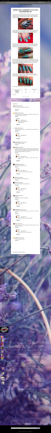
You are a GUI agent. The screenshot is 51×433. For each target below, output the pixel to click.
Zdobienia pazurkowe (30, 422)
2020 (2, 268)
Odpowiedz (16, 110)
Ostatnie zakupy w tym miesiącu (6, 298)
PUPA (29, 415)
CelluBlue (27, 395)
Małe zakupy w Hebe (5, 302)
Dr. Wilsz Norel (15, 398)
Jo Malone (25, 402)
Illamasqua (32, 401)
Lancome (37, 405)
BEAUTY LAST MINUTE (48, 392)
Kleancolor (25, 403)
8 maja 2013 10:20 (23, 202)
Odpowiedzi (18, 118)
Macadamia (45, 406)
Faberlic (17, 399)
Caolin (18, 395)
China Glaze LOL (4, 295)
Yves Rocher (12, 422)
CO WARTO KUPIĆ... (7, 396)
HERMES (49, 400)
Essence (47, 398)
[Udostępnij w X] (14, 94)
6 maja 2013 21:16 (20, 195)
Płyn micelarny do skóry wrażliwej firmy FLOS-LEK (9, 311)
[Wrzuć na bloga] (13, 94)
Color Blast (18, 396)
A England (15, 390)
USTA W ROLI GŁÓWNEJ (35, 420)
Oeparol (35, 410)
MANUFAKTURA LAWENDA (35, 407)
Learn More (40, 2)
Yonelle (5, 422)
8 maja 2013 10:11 (23, 120)
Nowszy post (13, 100)
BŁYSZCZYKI (17, 394)
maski (10, 408)
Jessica (23, 402)
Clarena (47, 395)
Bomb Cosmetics (21, 394)
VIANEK (50, 420)
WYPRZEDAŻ (49, 421)
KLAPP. (22, 403)
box (33, 394)
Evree (11, 399)
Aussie (44, 391)
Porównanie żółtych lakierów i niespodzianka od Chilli (10, 289)
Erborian (42, 398)
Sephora (14, 417)
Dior (50, 397)
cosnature (46, 396)
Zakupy (20, 422)
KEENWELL (5, 403)
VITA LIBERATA (14, 421)
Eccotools (24, 398)
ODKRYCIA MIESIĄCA (23, 410)
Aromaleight (19, 391)
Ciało (40, 395)
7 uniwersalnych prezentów (10, 390)
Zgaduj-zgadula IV (6, 357)
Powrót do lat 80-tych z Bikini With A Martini (8, 288)
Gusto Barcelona (33, 400)
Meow (27, 408)
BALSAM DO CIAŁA (13, 392)
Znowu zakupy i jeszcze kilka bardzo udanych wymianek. (10, 305)
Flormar (36, 399)
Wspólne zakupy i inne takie (8, 350)
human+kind (21, 401)
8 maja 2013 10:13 (23, 135)
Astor (38, 391)
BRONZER (40, 394)
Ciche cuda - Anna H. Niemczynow (9, 372)
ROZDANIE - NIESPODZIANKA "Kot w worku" (11, 336)
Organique (8, 411)
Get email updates (25, 426)
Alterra (41, 390)
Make (5, 407)
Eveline (5, 399)
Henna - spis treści (4, 364)
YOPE (7, 422)
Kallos (48, 402)
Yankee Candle (2, 422)
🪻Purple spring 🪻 (7, 367)
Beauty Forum (43, 392)
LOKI (19, 406)
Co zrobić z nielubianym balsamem (9, 339)
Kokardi (33, 403)
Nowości (3, 410)
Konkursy (38, 403)
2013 (2, 276)
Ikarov (26, 401)
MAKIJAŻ (20, 407)
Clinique (1, 396)
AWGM (3, 392)
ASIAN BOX (36, 391)
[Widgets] (49, 424)
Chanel (31, 395)
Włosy (32, 421)
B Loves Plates (6, 392)
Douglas (4, 398)
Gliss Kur (16, 400)
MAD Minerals (49, 406)
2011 (2, 324)
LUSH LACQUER (37, 406)
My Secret (24, 409)
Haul (38, 400)
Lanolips (39, 405)
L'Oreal (16, 405)
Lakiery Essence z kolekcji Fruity (9, 354)
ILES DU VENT (29, 401)
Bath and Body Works (28, 392)
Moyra (10, 409)
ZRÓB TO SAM (47, 422)
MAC (43, 406)
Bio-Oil (36, 393)
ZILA (40, 422)
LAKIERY (34, 405)
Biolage (41, 393)
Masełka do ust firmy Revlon (6, 291)
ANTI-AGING (3, 391)
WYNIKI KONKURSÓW (44, 421)
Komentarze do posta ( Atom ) (27, 256)
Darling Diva (15, 397)
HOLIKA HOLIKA (4, 401)
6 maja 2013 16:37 (20, 105)
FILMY (34, 399)
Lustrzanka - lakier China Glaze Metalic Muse (8, 304)
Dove (6, 398)
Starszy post (37, 100)
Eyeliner (15, 399)
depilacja (30, 397)
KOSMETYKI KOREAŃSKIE (21, 404)
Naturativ (50, 409)
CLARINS (50, 395)
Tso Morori (4, 420)
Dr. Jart (12, 398)
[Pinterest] (5, 0)
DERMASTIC (39, 397)
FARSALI (22, 399)
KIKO (25, 96)
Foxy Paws (49, 399)
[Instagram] (8, 0)
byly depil (13, 395)
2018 (2, 270)
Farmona (19, 399)
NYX (11, 410)
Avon (1, 392)
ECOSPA (28, 398)
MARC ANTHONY (41, 407)
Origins (21, 411)
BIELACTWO (28, 393)
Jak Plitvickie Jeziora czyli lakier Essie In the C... (9, 296)
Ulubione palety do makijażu (20, 420)
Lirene (14, 406)
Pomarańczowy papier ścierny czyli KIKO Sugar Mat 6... (10, 290)
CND (3, 396)
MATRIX (12, 408)
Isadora (2, 402)
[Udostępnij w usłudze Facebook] (15, 94)
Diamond (49, 397)
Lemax (6, 406)
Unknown (16, 237)
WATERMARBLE (21, 421)
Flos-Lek (38, 399)
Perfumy (11, 413)
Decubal (24, 397)
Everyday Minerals (8, 399)
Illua (34, 401)
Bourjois (32, 394)
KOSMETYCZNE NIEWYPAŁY (47, 403)
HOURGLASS (14, 401)
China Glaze (34, 395)
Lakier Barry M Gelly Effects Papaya (7, 312)
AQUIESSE (8, 391)
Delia (25, 397)
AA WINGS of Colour (20, 390)
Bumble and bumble (45, 394)
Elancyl (33, 398)
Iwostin (6, 402)
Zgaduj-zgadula (36, 422)
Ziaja (39, 422)
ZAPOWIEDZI (24, 422)
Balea (9, 392)
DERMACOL (36, 397)
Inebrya (40, 401)
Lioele (12, 406)
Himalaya (1, 401)
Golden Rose (19, 400)
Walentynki (17, 421)
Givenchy (7, 400)
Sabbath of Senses (5, 376)
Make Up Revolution (16, 407)
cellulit (29, 395)
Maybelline (17, 408)
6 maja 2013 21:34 (19, 223)
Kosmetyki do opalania (15, 404)
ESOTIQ (45, 398)
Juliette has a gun (42, 402)
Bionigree (50, 393)
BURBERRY (7, 395)
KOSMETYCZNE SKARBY (3, 404)
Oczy (15, 410)
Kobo (29, 403)
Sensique (11, 417)
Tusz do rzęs (7, 420)
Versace (48, 420)
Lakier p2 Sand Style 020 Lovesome (7, 303)
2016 (2, 273)
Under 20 (25, 420)
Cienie (44, 395)
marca (3, 319)
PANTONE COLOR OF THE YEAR (41, 411)
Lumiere (31, 406)
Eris (43, 398)
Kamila (16, 182)
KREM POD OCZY (6, 405)
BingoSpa (34, 393)
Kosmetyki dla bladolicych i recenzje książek (9, 371)
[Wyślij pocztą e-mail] (12, 94)
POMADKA (28, 414)
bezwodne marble (24, 393)
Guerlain (29, 400)
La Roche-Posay (29, 405)
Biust (4, 394)
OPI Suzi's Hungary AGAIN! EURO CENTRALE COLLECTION (11, 294)
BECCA (6, 393)
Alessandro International (34, 390)
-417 (0, 390)
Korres (43, 403)
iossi (0, 402)
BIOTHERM (1, 394)
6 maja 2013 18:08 (20, 147)
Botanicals (30, 394)
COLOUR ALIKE (42, 396)
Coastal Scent (11, 396)
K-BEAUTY (45, 402)
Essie (50, 398)
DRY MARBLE (19, 398)
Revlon (13, 416)
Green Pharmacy (25, 400)
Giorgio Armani (4, 400)
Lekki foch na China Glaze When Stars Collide (8, 287)
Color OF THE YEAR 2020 (32, 396)
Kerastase (8, 403)
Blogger (29, 387)
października (4, 280)
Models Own (47, 408)
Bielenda (31, 393)
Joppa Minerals (35, 402)
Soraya (11, 418)
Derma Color (32, 397)
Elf (34, 398)
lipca (2, 283)
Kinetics (17, 403)
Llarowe (18, 406)
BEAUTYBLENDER (2, 393)
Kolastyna (35, 403)
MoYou (8, 409)
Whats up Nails (25, 421)
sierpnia (3, 282)
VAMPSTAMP (40, 420)
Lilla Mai (8, 406)
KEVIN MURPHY (11, 403)
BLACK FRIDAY (9, 394)
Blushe (15, 394)
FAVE (24, 399)
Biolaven (43, 393)
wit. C (30, 421)
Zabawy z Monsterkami (7, 343)
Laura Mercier (46, 405)
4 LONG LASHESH (4, 390)
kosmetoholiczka (17, 209)
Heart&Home (42, 400)
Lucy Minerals (26, 406)
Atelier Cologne (41, 391)
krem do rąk (42, 404)
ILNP (36, 401)
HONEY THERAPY (9, 401)
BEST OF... (20, 393)
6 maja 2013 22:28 (21, 237)
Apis (6, 391)
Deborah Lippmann (20, 397)
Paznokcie (27, 96)
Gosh (22, 400)
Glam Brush (10, 400)
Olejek (42, 410)
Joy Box (38, 402)
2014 (2, 275)
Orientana (15, 411)
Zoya (44, 422)
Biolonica (47, 393)
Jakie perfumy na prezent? (8, 377)
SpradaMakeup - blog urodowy (6, 366)
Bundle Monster (4, 395)
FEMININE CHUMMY (27, 399)
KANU (49, 402)
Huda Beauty (18, 401)
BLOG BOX (12, 394)
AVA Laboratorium (47, 391)
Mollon (50, 408)
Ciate (42, 395)
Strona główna (25, 100)
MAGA (3, 407)
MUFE (17, 409)
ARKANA (16, 391)
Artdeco (25, 391)
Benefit (18, 393)
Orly (23, 411)
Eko (31, 398)
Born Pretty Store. (26, 394)
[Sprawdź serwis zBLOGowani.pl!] (2, 333)
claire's (45, 395)
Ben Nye (15, 393)
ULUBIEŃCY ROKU (13, 420)
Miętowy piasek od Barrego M (6, 309)
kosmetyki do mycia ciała (9, 404)
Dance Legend (12, 397)
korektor (41, 403)
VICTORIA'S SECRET (4, 421)
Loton (21, 406)
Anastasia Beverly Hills (48, 390)
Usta (31, 420)
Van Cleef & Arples (44, 420)
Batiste (33, 392)
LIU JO (16, 406)
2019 (2, 269)
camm (16, 177)
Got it (44, 2)
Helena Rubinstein (46, 400)
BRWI (42, 394)
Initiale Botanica (46, 401)
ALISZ (16, 105)
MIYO (44, 408)
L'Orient (26, 405)
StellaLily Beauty (4, 381)
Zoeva (42, 422)
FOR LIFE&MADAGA (42, 399)
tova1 (18, 120)
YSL (9, 422)
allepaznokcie (38, 390)
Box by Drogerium (36, 394)
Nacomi (27, 409)
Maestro (1, 407)
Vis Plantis (10, 421)
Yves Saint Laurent (16, 422)
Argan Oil (13, 391)
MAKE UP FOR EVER (11, 407)
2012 (2, 323)
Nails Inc (31, 409)
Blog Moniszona (25, 4)
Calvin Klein (16, 395)
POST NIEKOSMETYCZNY (8, 415)
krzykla (16, 195)
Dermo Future (46, 397)
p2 (24, 411)
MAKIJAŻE (24, 407)
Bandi (17, 392)
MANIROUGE (30, 407)
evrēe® (13, 399)
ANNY (1, 391)
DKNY (1, 398)
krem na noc (1, 405)
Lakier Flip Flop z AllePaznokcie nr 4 (7, 317)
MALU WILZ (27, 407)
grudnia (3, 277)
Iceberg (24, 401)
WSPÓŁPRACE (39, 421)
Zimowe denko (4, 316)
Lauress (49, 405)
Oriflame (18, 411)
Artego (27, 391)
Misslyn (42, 408)
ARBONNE (10, 391)
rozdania (30, 416)
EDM (30, 398)
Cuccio (49, 396)
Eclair (26, 398)
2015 (2, 274)
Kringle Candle (10, 405)
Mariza (49, 407)
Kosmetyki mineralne (29, 404)
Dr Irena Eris (10, 398)
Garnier (1, 400)
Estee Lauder (2, 399)
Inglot (41, 401)
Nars (41, 409)
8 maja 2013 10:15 (23, 170)
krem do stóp (46, 404)
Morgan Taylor (5, 409)
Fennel (31, 399)
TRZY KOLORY (46, 419)
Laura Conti (42, 405)
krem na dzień (49, 404)
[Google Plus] (6, 0)
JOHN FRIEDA (31, 402)
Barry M (23, 392)
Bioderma (38, 393)
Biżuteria (6, 394)
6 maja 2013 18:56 (20, 177)
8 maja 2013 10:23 (23, 216)
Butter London (10, 395)
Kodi (31, 403)
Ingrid (43, 401)
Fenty (32, 399)
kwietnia (3, 318)
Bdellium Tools (39, 392)
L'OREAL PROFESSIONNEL (21, 405)
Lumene (29, 406)
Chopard (38, 395)
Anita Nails (16, 164)
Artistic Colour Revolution (31, 391)
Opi (49, 410)
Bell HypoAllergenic (11, 393)
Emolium (36, 398)
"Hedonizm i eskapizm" (5, 363)
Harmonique (36, 400)
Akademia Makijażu (28, 390)
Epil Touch (39, 398)
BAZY (36, 392)
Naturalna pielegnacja (45, 409)
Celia (25, 395)
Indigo (38, 401)
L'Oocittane (13, 405)
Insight (50, 401)
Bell (8, 393)
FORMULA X (46, 399)
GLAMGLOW (13, 400)
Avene (50, 391)
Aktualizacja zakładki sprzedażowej (7, 297)
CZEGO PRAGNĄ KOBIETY (6, 397)
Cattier (22, 395)
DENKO (27, 397)
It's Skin (4, 402)
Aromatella (22, 391)
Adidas (24, 390)
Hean (40, 400)
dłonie (2, 398)
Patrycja (16, 147)
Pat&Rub (47, 411)
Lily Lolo (10, 406)
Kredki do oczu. (35, 404)
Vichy (1, 421)
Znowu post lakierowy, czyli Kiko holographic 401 (9, 310)
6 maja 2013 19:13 (20, 182)
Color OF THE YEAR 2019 (26, 396)
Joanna (28, 402)
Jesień (21, 402)
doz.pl (7, 398)
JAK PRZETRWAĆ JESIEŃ (11, 402)
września (3, 281)
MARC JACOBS (45, 407)
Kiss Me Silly (20, 403)
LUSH (34, 406)
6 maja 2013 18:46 (21, 164)
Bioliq (45, 393)
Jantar (19, 402)
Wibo (28, 421)
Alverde (43, 390)
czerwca (3, 284)
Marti (16, 223)
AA (16, 390)
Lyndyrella (41, 406)
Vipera (8, 421)
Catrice (20, 395)
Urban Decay (28, 420)
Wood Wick (35, 421)
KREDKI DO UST (39, 404)
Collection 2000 (15, 396)
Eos (37, 398)
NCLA (1, 410)
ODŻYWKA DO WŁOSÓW (30, 410)
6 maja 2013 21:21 (23, 209)
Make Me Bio (7, 407)
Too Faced (21, 419)
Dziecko (22, 398)
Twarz (10, 420)
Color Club (21, 396)
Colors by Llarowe (38, 396)
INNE (48, 401)
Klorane (28, 403)
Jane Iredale (16, 402)
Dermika (42, 397)
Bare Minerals (20, 392)
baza (34, 392)
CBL (24, 395)
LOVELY (23, 406)
